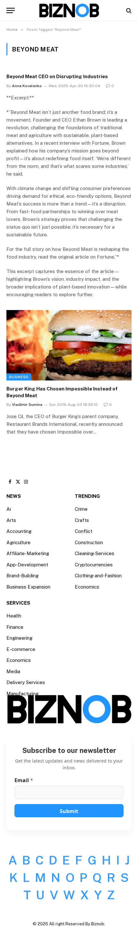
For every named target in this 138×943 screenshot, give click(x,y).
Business (19, 377)
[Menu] (10, 10)
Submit (69, 811)
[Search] (128, 10)
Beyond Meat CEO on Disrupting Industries (57, 76)
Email (23, 780)
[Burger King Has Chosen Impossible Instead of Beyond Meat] (69, 345)
